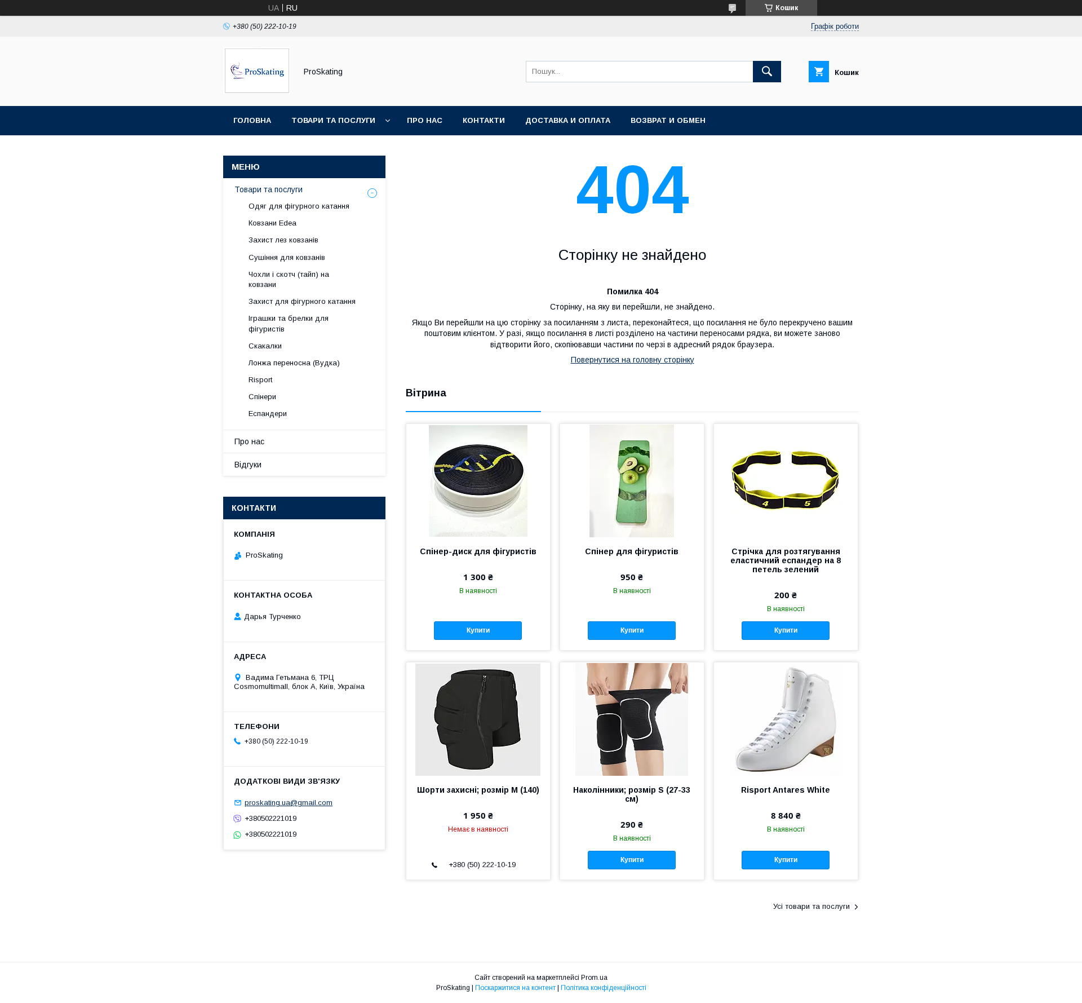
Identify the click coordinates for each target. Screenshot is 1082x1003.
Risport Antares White (785, 789)
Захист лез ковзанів (283, 240)
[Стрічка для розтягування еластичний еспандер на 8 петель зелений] (786, 480)
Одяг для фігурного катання (299, 206)
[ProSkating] (256, 91)
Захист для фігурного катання (302, 301)
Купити (478, 630)
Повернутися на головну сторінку (632, 359)
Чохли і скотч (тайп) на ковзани (289, 279)
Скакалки (265, 346)
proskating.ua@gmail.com (288, 802)
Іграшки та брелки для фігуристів (289, 323)
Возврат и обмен (668, 120)
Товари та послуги (333, 120)
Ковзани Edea (272, 223)
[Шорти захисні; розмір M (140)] (478, 718)
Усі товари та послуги (811, 906)
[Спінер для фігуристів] (632, 480)
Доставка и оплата (567, 120)
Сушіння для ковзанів (287, 257)
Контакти (484, 120)
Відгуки (247, 464)
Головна (252, 120)
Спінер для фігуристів (632, 551)
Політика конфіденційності (603, 988)
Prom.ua (594, 978)
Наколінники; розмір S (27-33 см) (631, 794)
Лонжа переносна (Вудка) (294, 363)
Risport (260, 379)
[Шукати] (767, 71)
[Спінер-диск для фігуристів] (478, 480)
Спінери (262, 396)
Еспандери (268, 413)
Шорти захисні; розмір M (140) (478, 789)
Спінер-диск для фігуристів (478, 551)
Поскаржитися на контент (515, 988)
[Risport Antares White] (786, 718)
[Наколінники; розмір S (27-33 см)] (632, 718)
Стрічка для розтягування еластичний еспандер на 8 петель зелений (785, 560)
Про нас (424, 120)
